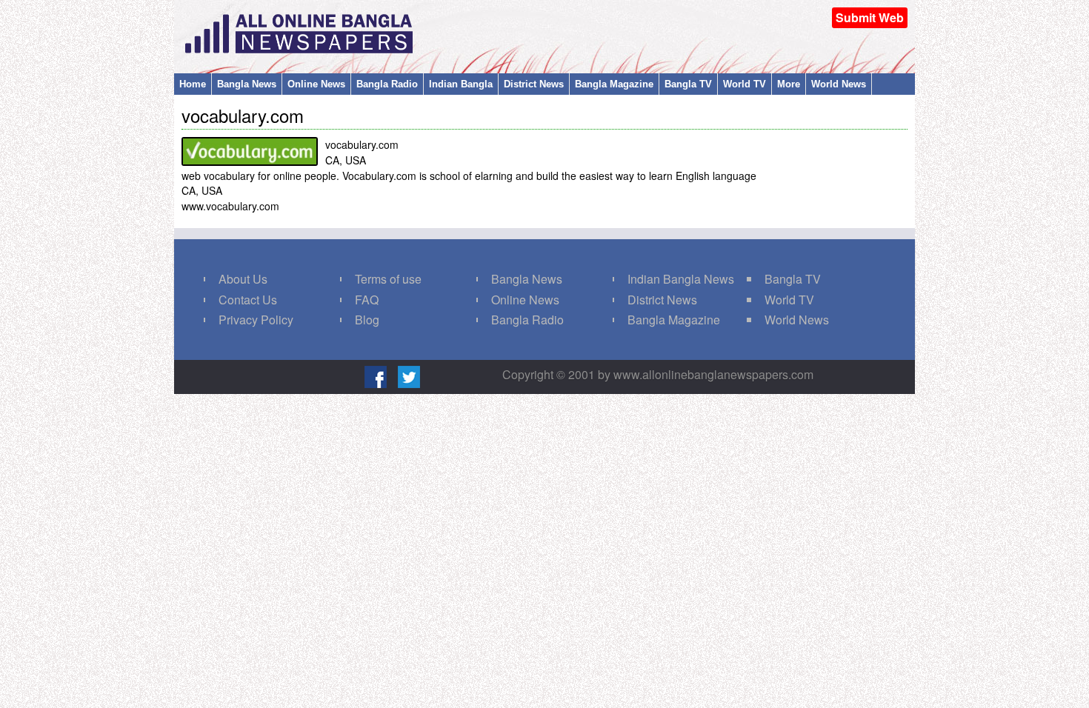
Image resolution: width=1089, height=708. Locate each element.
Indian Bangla (461, 84)
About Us (243, 278)
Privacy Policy (256, 319)
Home (192, 84)
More (788, 84)
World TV (744, 84)
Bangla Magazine (614, 84)
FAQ (367, 299)
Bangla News (246, 84)
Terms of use (388, 278)
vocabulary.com (243, 115)
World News (838, 84)
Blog (367, 319)
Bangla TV (688, 84)
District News (534, 84)
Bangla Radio (387, 84)
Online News (316, 84)
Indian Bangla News (680, 278)
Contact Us (248, 299)
